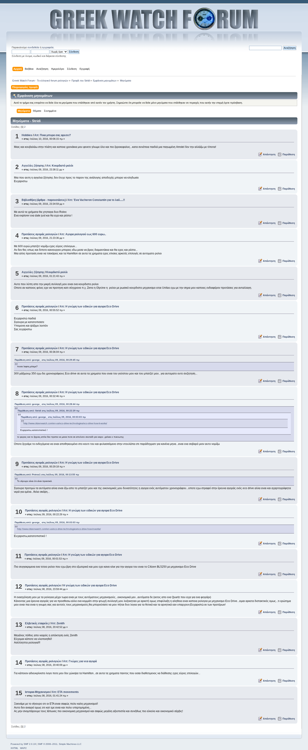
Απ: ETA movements (65, 692)
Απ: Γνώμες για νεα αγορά (80, 661)
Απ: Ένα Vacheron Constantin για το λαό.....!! (96, 200)
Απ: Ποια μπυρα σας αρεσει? (52, 135)
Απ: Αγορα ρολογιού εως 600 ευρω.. (83, 234)
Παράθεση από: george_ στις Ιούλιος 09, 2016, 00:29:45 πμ (47, 360)
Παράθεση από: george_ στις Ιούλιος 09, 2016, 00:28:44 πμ (47, 404)
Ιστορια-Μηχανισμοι (37, 692)
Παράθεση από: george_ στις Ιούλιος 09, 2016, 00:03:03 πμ (53, 417)
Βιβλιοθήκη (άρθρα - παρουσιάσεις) (44, 200)
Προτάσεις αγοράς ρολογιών (40, 234)
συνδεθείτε (33, 47)
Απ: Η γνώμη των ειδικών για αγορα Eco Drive (89, 306)
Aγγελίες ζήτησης (33, 165)
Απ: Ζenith (57, 623)
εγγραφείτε (48, 47)
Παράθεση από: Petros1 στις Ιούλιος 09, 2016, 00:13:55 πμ (47, 474)
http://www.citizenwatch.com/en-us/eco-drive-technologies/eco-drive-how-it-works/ (65, 423)
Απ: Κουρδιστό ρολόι (59, 165)
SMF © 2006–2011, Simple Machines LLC (59, 744)
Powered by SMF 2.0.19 (23, 744)
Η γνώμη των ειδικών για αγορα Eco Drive (90, 585)
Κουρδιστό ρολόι (56, 272)
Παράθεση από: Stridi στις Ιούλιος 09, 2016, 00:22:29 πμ (48, 410)
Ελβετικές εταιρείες (37, 623)
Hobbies (27, 135)
